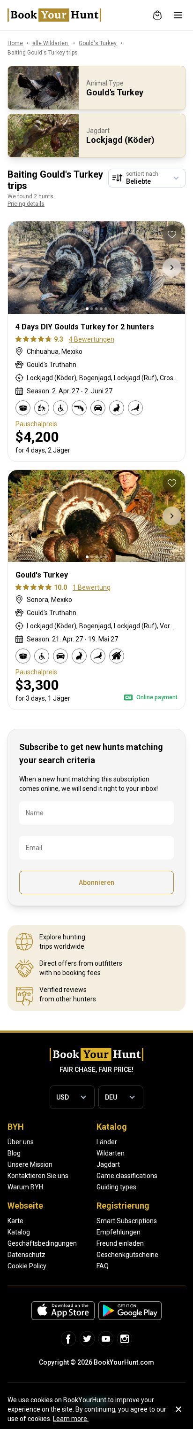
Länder (106, 1142)
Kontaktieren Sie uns (37, 1175)
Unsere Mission (29, 1164)
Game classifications (126, 1175)
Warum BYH (25, 1187)
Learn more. (71, 1418)
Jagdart (108, 1164)
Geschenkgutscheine (127, 1254)
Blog (14, 1153)
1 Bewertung (92, 587)
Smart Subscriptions (126, 1221)
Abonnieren (96, 882)
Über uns (20, 1142)
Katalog (18, 1232)
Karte (15, 1221)
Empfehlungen (118, 1232)
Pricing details (26, 204)
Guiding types (116, 1187)
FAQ (102, 1266)
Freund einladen (120, 1243)
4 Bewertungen (91, 339)
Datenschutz (26, 1254)
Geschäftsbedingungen (42, 1243)
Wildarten (110, 1153)
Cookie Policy (26, 1266)
